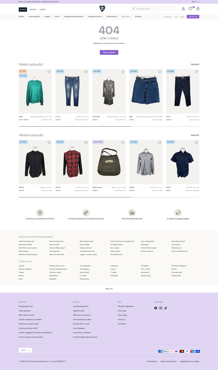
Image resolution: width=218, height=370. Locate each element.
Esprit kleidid (84, 245)
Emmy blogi (122, 315)
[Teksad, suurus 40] (72, 91)
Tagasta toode (78, 311)
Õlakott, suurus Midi (118, 187)
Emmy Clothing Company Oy (36, 361)
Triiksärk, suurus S (193, 187)
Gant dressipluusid (56, 241)
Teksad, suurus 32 (193, 117)
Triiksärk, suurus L (45, 187)
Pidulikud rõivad (55, 272)
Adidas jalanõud (86, 248)
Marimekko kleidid (25, 245)
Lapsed (42, 9)
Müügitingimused (26, 306)
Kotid (57, 16)
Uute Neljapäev (85, 266)
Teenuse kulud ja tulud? (28, 328)
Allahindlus (125, 16)
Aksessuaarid (34, 16)
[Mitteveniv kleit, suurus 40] (109, 91)
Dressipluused (176, 272)
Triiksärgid (114, 276)
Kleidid (21, 276)
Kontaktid (122, 324)
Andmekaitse (152, 361)
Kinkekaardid (84, 279)
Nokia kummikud (147, 251)
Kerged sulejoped (25, 269)
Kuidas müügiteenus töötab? (30, 319)
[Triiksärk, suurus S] (182, 162)
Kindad (174, 269)
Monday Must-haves (57, 266)
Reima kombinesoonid (179, 251)
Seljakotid (52, 279)
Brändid (138, 16)
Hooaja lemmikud (95, 16)
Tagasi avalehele (109, 52)
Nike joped (145, 245)
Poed (176, 17)
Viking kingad (115, 251)
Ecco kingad (114, 248)
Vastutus (121, 319)
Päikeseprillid (176, 276)
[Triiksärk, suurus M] (72, 162)
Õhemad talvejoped (178, 266)
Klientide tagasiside (126, 306)
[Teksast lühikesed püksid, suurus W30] (145, 91)
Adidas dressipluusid (26, 241)
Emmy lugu (122, 311)
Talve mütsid (145, 269)
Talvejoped (145, 266)
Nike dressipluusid (86, 241)
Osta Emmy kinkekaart (82, 332)
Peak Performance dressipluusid (122, 241)
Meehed (33, 9)
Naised (23, 9)
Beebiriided (53, 276)
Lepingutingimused (80, 306)
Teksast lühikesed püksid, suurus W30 (149, 117)
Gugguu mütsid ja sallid (88, 254)
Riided (21, 16)
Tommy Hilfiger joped (57, 248)
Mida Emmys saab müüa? (29, 324)
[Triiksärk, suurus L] (35, 162)
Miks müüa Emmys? (26, 315)
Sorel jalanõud (54, 251)
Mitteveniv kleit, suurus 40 (116, 117)
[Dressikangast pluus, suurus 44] (35, 91)
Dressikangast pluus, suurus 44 (41, 117)
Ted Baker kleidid (116, 245)
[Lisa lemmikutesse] (49, 72)
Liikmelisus (168, 17)
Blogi (182, 17)
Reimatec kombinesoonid (28, 254)
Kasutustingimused (168, 361)
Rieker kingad (23, 251)
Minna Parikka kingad (148, 248)
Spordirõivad (84, 272)
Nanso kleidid (54, 245)
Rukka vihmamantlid (56, 254)
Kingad (47, 16)
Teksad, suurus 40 (82, 117)
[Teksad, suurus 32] (182, 91)
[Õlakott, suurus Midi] (109, 162)
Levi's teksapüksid (147, 241)
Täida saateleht (25, 311)
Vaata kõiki (195, 64)
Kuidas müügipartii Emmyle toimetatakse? (35, 332)
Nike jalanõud (176, 248)
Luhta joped (175, 245)
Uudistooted (111, 16)
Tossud (113, 269)
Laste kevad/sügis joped (58, 269)
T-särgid (113, 272)
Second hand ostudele (82, 319)
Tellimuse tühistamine (81, 315)
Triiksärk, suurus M (82, 187)
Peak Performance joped (28, 248)
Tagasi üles (109, 289)
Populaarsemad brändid (73, 16)
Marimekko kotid (116, 254)
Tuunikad (83, 276)
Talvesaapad (84, 269)
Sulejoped (114, 266)
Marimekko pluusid (178, 241)
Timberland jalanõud (87, 251)
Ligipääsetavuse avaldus (189, 361)
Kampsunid (145, 272)
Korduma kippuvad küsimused (31, 337)
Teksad (21, 272)
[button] (197, 8)
